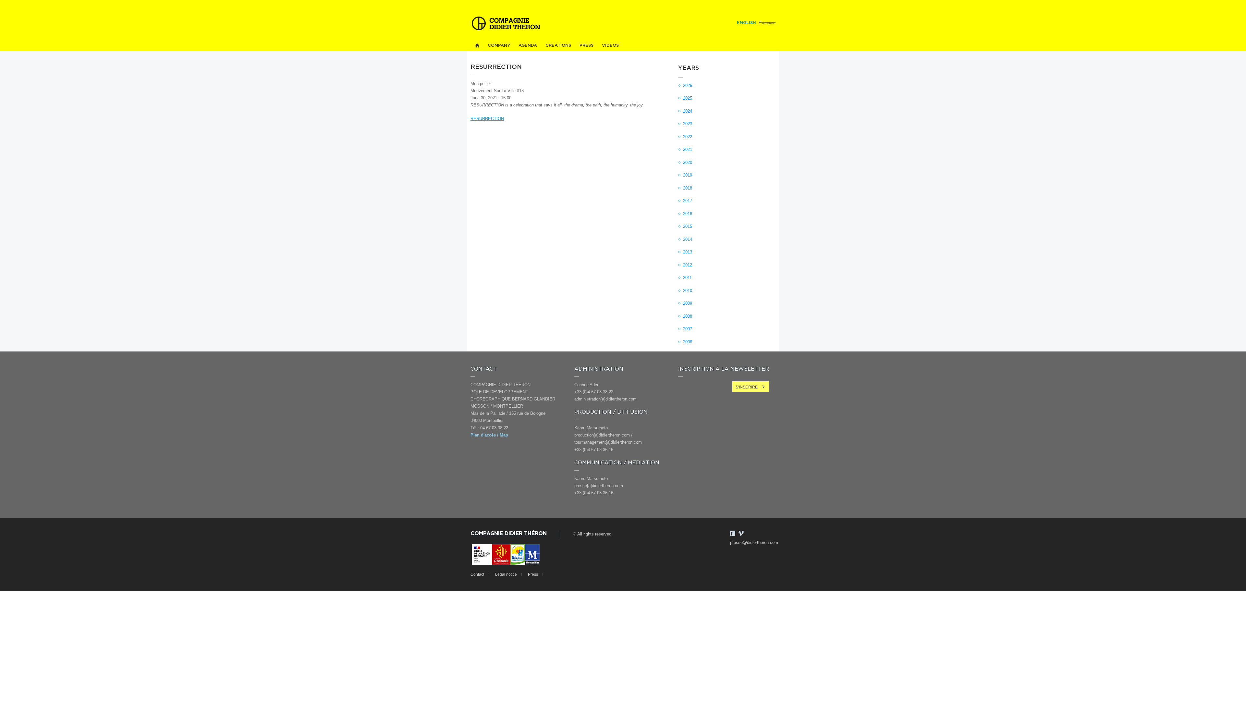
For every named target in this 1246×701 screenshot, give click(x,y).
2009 (687, 303)
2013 (687, 252)
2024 (687, 111)
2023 (687, 123)
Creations (558, 45)
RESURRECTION (487, 118)
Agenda (528, 45)
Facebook (732, 533)
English (746, 23)
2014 (687, 239)
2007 (687, 328)
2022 (687, 136)
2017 (687, 200)
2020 (687, 162)
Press (586, 45)
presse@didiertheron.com (754, 542)
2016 (687, 213)
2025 (687, 98)
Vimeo (741, 533)
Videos (610, 45)
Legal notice (506, 574)
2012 (687, 265)
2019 (687, 175)
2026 (687, 85)
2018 (687, 188)
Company (499, 45)
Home (476, 45)
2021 (687, 149)
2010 (687, 290)
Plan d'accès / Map (489, 435)
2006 (687, 341)
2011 (687, 277)
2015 (687, 226)
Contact (477, 574)
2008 (687, 316)
